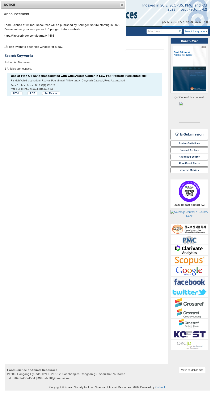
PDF (32, 93)
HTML (16, 93)
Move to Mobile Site (192, 370)
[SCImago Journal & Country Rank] (189, 213)
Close (122, 5)
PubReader (51, 93)
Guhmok (160, 387)
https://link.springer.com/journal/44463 (29, 35)
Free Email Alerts (189, 163)
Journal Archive (189, 150)
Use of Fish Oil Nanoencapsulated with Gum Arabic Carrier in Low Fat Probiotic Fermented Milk (79, 75)
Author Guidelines (189, 143)
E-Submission (191, 134)
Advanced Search (189, 156)
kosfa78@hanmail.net (55, 378)
